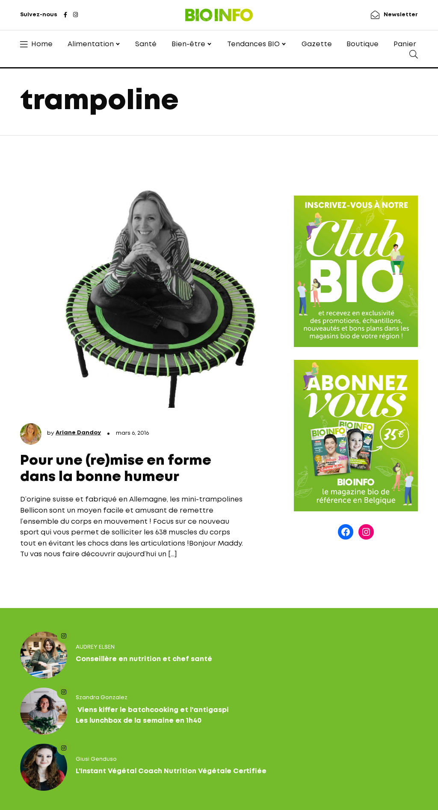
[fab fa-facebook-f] (65, 15)
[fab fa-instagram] (75, 15)
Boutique (362, 44)
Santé (146, 44)
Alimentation (91, 44)
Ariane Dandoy (78, 432)
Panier (405, 44)
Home (42, 44)
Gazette (317, 44)
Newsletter (401, 14)
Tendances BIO (253, 44)
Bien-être (188, 44)
